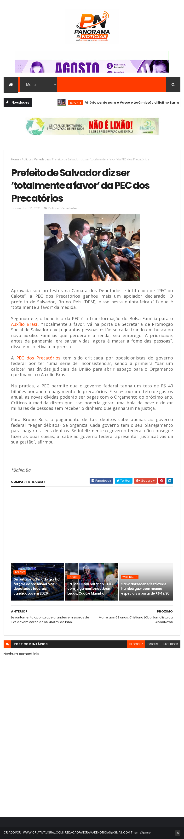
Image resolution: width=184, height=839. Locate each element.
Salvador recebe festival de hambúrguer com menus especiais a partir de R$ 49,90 (145, 589)
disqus (153, 644)
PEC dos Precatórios (38, 358)
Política (27, 159)
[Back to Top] (177, 833)
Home (15, 159)
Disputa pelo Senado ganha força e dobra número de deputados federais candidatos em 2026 (36, 586)
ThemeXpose (140, 832)
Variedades (42, 159)
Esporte (66, 102)
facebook (170, 644)
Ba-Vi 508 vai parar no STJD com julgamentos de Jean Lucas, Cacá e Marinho (90, 589)
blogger (136, 644)
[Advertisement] (92, 524)
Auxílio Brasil (24, 324)
